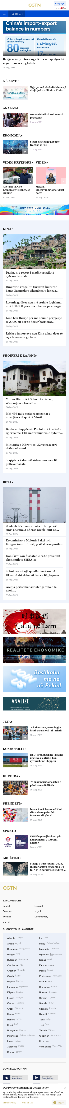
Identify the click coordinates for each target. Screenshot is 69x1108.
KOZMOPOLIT (13, 748)
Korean (14, 1052)
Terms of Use (26, 1103)
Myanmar (50, 954)
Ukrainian (49, 1035)
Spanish (47, 1008)
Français (7, 911)
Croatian (16, 970)
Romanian (48, 986)
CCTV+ (6, 921)
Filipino (15, 992)
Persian (46, 965)
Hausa (14, 1013)
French (15, 997)
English (7, 905)
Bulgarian (17, 959)
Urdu (44, 1041)
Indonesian (21, 1035)
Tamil (45, 1019)
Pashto (45, 981)
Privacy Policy (9, 1103)
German (15, 1003)
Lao (43, 938)
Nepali (45, 959)
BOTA (7, 482)
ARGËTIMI (11, 858)
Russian (47, 992)
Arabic (14, 943)
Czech (14, 976)
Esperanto (17, 986)
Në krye (10, 80)
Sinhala (46, 1003)
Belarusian (18, 948)
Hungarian (16, 1030)
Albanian (15, 938)
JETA (7, 721)
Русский (7, 916)
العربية (37, 911)
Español (38, 905)
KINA (7, 228)
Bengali (13, 954)
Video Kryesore (17, 162)
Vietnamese (50, 1046)
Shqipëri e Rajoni (19, 355)
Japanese (16, 1046)
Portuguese (50, 976)
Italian (14, 1041)
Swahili (47, 1013)
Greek (15, 1008)
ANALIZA (10, 108)
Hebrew (14, 1019)
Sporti (9, 830)
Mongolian (49, 948)
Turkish (46, 1030)
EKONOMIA (12, 135)
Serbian (47, 997)
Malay (49, 943)
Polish (46, 970)
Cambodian (15, 965)
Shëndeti (11, 803)
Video (41, 162)
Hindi (12, 1024)
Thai (43, 1024)
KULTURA (10, 776)
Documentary (41, 916)
